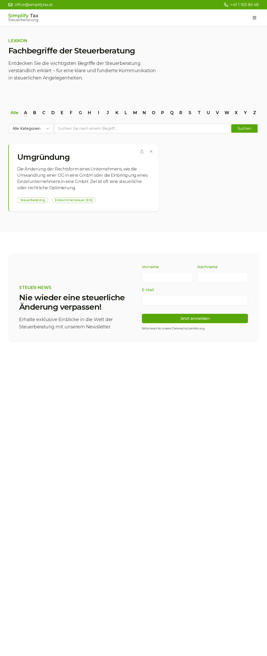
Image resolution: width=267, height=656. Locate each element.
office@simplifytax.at (34, 4)
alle (14, 112)
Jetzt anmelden (195, 318)
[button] (244, 128)
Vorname (150, 267)
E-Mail (148, 289)
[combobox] (31, 128)
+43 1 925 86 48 (244, 4)
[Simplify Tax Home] (23, 18)
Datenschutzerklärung (188, 328)
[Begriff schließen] (151, 151)
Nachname (207, 267)
